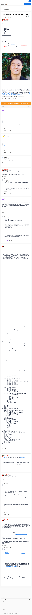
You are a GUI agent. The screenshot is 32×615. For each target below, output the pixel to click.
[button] (27, 4)
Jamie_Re (5, 109)
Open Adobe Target (6, 9)
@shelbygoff (6, 552)
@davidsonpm (14, 24)
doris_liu (5, 198)
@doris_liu (6, 219)
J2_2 (4, 135)
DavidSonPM (5, 157)
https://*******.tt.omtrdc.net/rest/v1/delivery (21, 534)
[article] (16, 115)
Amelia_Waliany (6, 19)
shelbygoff (5, 169)
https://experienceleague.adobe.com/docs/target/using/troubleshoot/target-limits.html (14, 114)
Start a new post (21, 103)
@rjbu (20, 171)
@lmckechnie (21, 521)
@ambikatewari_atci (22, 457)
